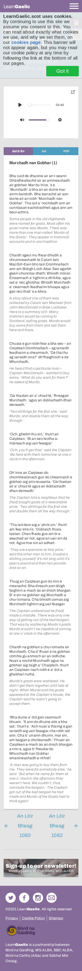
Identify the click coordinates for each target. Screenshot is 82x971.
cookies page (26, 42)
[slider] (39, 105)
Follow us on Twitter (10, 898)
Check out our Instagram (38, 898)
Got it (62, 71)
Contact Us (51, 898)
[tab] (18, 151)
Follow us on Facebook (24, 898)
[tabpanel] (41, 482)
